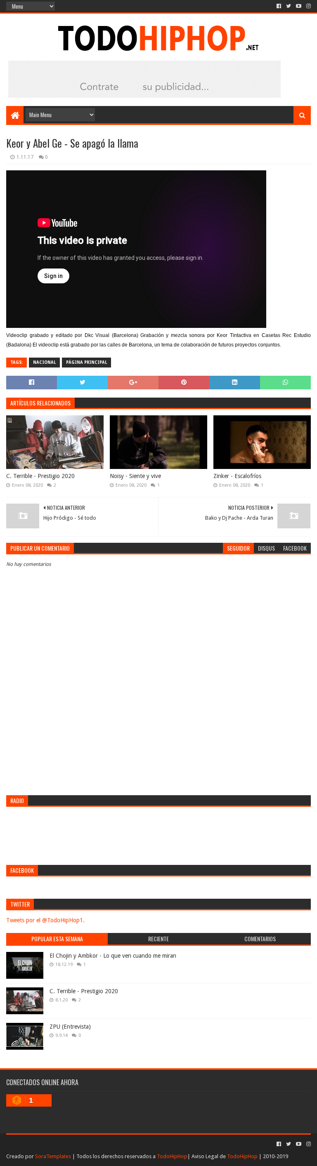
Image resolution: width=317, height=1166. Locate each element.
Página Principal (86, 362)
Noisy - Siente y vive (135, 476)
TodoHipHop (172, 1156)
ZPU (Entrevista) (70, 1026)
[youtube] (298, 6)
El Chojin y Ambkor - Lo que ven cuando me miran (113, 955)
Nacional (44, 362)
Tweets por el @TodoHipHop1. (45, 920)
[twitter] (288, 6)
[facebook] (279, 6)
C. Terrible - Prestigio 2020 (40, 476)
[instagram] (308, 6)
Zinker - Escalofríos (237, 476)
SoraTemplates (53, 1156)
